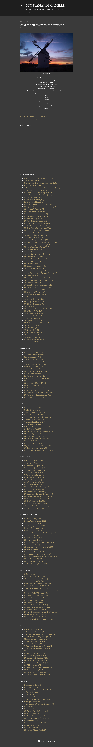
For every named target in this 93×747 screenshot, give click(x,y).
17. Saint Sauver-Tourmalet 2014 (35, 723)
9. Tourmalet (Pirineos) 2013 (34, 537)
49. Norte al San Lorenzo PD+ (35, 289)
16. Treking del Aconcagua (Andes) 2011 (38, 496)
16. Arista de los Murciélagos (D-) (36, 214)
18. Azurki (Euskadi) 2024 (33, 559)
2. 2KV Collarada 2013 (32, 410)
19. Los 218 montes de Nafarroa (35, 503)
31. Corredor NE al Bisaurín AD (35, 249)
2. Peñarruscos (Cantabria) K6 (34, 632)
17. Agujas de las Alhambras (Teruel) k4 (38, 667)
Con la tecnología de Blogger (48, 741)
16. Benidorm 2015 (31, 720)
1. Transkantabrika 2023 (32, 685)
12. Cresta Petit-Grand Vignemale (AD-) (38, 204)
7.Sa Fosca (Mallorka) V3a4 (33, 366)
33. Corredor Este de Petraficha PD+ (37, 254)
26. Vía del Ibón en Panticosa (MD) (36, 237)
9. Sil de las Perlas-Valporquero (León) (37, 593)
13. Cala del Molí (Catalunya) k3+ (36, 658)
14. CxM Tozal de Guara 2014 (34, 436)
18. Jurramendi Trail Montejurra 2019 (37, 445)
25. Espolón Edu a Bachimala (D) (35, 235)
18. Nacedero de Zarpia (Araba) (35, 614)
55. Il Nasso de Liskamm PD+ (34, 304)
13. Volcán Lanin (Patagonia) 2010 (36, 489)
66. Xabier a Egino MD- (32, 330)
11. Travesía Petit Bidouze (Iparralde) (37, 598)
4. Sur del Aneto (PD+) (32, 185)
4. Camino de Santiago (32, 692)
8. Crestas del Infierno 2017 (34, 424)
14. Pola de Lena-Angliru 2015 (35, 716)
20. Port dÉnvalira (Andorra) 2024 (36, 563)
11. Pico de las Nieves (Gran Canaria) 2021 (39, 542)
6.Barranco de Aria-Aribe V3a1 (35, 364)
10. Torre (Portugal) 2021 (33, 540)
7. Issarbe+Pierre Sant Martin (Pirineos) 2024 (40, 533)
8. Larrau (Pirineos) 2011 (33, 535)
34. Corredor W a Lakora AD (34, 256)
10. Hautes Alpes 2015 (32, 706)
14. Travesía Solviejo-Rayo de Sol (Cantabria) (39, 605)
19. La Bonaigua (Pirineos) (33, 561)
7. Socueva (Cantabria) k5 (33, 643)
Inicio (28, 13)
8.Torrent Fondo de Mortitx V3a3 (36, 369)
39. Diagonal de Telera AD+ (34, 268)
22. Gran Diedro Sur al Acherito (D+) (37, 228)
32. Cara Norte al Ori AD (33, 252)
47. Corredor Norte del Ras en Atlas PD (38, 285)
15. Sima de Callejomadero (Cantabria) (37, 607)
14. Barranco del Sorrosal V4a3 (35, 383)
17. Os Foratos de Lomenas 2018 (35, 443)
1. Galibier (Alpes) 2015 (32, 518)
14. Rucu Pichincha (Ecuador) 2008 (37, 491)
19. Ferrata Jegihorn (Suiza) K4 (35, 672)
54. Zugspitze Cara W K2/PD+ (35, 301)
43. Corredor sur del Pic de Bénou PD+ (38, 278)
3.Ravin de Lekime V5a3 (32, 357)
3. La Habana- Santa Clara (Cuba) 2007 (38, 689)
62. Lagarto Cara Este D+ (33, 320)
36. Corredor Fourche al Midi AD (36, 261)
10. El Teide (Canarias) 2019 (34, 482)
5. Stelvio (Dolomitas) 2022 (33, 528)
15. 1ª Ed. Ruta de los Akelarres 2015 (37, 718)
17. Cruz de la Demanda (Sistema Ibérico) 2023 (40, 556)
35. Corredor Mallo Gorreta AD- (35, 259)
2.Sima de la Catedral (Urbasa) (34, 576)
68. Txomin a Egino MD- (33, 335)
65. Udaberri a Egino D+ (32, 327)
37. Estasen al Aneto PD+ (33, 263)
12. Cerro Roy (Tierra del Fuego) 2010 (37, 487)
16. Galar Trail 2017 (31, 441)
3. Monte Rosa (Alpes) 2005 (34, 465)
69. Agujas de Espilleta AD (33, 337)
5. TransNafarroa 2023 (32, 694)
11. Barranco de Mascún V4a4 (34, 376)
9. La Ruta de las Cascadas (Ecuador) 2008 (39, 704)
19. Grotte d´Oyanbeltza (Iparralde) (36, 616)
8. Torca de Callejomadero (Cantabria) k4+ (39, 646)
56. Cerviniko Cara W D (32, 306)
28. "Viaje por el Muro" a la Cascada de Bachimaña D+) (43, 242)
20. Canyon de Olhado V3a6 (34, 397)
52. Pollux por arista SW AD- (34, 297)
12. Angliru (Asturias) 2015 (34, 544)
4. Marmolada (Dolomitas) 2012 (35, 468)
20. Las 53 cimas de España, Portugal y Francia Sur (42, 506)
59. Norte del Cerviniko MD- (34, 313)
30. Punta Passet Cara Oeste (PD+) (36, 247)
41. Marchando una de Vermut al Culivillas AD (40, 273)
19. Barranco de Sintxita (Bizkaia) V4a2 (37, 395)
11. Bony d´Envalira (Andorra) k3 (36, 653)
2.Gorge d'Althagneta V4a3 (34, 354)
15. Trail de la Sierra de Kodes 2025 (36, 438)
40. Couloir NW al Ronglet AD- (35, 270)
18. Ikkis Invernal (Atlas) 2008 (35, 501)
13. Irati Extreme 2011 (32, 713)
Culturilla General (41, 119)
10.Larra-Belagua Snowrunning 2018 (37, 426)
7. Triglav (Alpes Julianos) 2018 (35, 475)
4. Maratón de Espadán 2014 (34, 415)
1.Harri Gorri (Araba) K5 (33, 629)
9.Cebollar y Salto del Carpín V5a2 (36, 371)
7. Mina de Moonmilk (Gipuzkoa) (36, 588)
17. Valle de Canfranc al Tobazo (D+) (37, 216)
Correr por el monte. (31, 119)
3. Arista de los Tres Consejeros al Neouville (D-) (41, 183)
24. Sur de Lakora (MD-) (32, 233)
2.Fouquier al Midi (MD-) (33, 180)
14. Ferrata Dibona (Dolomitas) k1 (36, 660)
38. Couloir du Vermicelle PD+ (35, 266)
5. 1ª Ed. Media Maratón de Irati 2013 (37, 417)
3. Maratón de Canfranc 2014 (34, 412)
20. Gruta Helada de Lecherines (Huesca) (38, 619)
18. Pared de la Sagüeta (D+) (34, 218)
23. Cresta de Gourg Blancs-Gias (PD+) (38, 230)
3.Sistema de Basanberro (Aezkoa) (36, 579)
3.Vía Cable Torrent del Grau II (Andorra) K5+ (40, 634)
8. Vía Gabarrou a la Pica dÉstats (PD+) (38, 195)
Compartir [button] (23, 116)
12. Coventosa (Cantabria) (33, 600)
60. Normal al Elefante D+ (33, 316)
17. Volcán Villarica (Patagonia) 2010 (37, 498)
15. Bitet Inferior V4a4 (32, 385)
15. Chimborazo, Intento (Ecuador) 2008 (38, 494)
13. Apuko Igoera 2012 (32, 434)
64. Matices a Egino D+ (32, 325)
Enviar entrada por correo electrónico (37, 116)
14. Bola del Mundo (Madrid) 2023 (36, 549)
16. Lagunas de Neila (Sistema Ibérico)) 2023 (39, 554)
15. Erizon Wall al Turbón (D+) (35, 211)
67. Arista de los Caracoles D (34, 332)
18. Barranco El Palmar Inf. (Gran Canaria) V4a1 (41, 392)
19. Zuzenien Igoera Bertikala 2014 (36, 448)
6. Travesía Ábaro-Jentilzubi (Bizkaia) (37, 586)
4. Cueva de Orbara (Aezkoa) (34, 581)
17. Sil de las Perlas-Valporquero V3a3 (37, 390)
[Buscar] (71, 5)
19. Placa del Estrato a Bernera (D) (36, 221)
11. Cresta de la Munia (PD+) (34, 202)
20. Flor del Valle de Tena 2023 (35, 730)
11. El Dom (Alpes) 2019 (33, 484)
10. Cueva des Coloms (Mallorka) (36, 595)
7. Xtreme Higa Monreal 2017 (34, 422)
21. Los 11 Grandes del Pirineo (35, 508)
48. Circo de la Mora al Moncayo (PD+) (38, 287)
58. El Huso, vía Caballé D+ (34, 311)
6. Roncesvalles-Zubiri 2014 (34, 419)
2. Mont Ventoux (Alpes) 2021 (35, 521)
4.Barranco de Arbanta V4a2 (34, 359)
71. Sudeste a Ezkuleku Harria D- (35, 342)
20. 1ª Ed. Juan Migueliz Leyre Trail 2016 (38, 450)
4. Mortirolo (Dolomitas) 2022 (35, 525)
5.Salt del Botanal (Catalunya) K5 (36, 639)
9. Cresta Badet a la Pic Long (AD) (36, 197)
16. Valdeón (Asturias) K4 (33, 665)
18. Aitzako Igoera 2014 (32, 725)
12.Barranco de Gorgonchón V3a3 (36, 378)
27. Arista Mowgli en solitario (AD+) (37, 240)
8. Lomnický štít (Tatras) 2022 (34, 477)
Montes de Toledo (51, 119)
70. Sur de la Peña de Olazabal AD (36, 339)
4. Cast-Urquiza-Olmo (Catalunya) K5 (37, 636)
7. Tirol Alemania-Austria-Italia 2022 (37, 699)
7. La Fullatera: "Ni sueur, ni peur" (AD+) (38, 192)
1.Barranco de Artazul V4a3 (34, 352)
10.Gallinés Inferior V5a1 (33, 373)
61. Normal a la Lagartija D (33, 318)
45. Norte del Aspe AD (32, 282)
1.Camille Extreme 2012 (32, 407)
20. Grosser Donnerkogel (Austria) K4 (37, 674)
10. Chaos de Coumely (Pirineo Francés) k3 (39, 651)
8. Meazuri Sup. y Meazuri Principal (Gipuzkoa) (41, 590)
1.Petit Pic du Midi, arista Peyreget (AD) (38, 178)
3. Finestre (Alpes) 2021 (32, 523)
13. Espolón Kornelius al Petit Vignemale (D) (40, 206)
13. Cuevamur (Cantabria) (33, 602)
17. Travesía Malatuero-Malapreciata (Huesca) (40, 612)
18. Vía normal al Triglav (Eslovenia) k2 (37, 670)
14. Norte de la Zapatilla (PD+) (35, 209)
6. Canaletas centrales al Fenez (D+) (36, 190)
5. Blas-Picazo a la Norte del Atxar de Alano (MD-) (42, 187)
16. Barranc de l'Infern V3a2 (34, 388)
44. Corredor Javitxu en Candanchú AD (38, 280)
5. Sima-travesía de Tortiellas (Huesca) (37, 583)
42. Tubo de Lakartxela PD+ (34, 275)
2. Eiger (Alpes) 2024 (31, 463)
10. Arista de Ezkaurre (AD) (34, 199)
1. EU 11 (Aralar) (30, 574)
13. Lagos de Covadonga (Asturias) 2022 (38, 547)
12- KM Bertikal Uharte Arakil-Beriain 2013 (39, 431)
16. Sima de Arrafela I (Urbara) (35, 609)
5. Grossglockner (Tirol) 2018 (34, 470)
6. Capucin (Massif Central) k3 (35, 641)
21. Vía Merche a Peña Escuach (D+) (37, 225)
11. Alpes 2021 (29, 708)
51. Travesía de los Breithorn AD (35, 294)
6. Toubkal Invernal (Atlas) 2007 (35, 472)
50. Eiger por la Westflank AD (34, 292)
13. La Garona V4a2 (31, 380)
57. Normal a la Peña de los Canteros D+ (38, 308)
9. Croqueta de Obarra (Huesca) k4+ (37, 648)
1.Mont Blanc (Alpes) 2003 (34, 461)
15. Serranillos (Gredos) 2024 (34, 552)
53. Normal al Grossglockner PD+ (36, 299)
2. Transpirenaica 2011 (32, 687)
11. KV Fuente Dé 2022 (32, 429)
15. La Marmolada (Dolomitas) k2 (36, 662)
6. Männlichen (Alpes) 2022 (34, 530)
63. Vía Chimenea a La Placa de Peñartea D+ (39, 323)
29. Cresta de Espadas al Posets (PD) (37, 244)
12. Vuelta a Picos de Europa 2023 (36, 711)
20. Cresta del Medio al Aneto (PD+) (37, 223)
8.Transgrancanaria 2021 (33, 701)
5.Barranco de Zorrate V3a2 (34, 362)
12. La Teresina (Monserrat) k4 (35, 655)
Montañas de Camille (45, 5)
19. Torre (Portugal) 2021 (33, 727)
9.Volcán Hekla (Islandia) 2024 (35, 480)
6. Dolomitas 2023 (30, 697)
